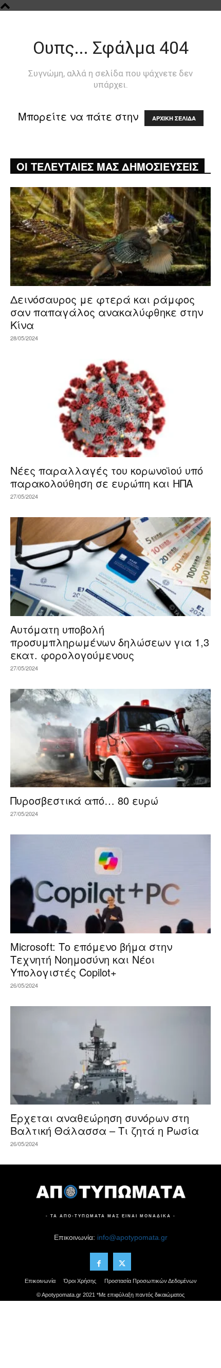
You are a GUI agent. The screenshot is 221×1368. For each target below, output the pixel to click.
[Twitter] (122, 1262)
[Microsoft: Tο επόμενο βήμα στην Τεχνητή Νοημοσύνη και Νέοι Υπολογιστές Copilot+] (110, 883)
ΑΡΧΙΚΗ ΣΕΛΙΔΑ (174, 118)
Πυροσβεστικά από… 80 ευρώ (84, 800)
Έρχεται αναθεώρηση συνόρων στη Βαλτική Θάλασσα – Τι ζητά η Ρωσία (104, 1124)
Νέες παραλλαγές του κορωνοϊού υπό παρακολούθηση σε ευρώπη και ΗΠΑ (106, 477)
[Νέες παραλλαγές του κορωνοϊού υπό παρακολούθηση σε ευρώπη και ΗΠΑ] (110, 408)
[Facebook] (99, 1262)
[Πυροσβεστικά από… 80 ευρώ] (110, 738)
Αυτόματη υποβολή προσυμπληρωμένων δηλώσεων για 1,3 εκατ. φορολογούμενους (109, 642)
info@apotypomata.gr (132, 1237)
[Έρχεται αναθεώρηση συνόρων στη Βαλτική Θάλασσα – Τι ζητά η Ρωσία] (110, 1055)
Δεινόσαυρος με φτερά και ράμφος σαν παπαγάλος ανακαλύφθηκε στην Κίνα (106, 312)
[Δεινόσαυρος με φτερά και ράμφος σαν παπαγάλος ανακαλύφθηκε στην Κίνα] (110, 236)
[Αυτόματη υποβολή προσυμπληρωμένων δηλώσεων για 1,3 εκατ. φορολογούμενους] (110, 566)
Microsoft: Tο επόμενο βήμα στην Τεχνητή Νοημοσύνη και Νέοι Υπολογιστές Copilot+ (91, 959)
